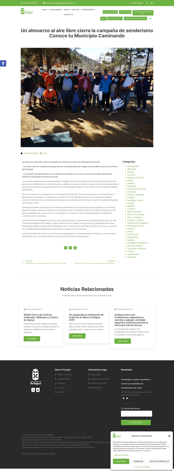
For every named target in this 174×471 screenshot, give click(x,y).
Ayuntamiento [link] (55, 10)
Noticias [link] (75, 10)
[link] (3, 63)
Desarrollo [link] (131, 186)
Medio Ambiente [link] (134, 211)
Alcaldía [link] (130, 172)
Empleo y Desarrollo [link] (135, 194)
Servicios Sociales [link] (135, 245)
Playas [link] (130, 231)
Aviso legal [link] (138, 467)
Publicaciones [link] (133, 237)
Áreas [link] (67, 10)
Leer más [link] (32, 339)
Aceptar (121, 461)
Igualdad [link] (131, 206)
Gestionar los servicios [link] (121, 455)
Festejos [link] (130, 197)
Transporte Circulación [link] (136, 248)
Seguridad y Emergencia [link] (137, 243)
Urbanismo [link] (131, 257)
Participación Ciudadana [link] (137, 223)
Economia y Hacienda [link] (136, 189)
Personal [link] (131, 228)
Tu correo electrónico (130, 408)
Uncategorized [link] (133, 254)
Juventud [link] (131, 208)
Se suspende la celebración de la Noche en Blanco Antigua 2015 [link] (86, 317)
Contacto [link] (68, 14)
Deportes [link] (131, 183)
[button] (169, 436)
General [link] (130, 203)
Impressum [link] (146, 467)
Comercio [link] (131, 174)
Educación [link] (131, 191)
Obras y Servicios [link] (134, 217)
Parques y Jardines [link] (135, 220)
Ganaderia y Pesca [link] (135, 200)
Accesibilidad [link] (132, 166)
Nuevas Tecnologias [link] (136, 214)
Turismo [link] (130, 251)
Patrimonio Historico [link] (135, 225)
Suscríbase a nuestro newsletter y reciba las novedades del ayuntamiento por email (136, 383)
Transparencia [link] (88, 10)
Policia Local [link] (132, 234)
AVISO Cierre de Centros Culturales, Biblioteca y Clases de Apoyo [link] (41, 317)
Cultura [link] (130, 180)
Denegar (138, 461)
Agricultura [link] (131, 169)
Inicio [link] (44, 10)
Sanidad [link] (130, 240)
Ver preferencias (159, 461)
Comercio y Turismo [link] (135, 177)
